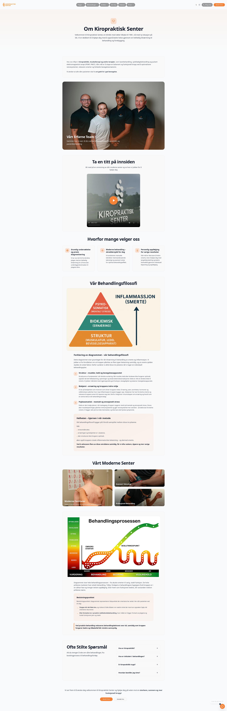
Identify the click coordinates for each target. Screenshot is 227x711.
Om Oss (113, 5)
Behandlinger (91, 5)
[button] (198, 4)
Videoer (122, 5)
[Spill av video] (113, 200)
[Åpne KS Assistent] (222, 706)
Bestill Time (219, 5)
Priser (130, 5)
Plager (80, 5)
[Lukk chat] (220, 704)
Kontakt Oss (120, 699)
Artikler (103, 5)
